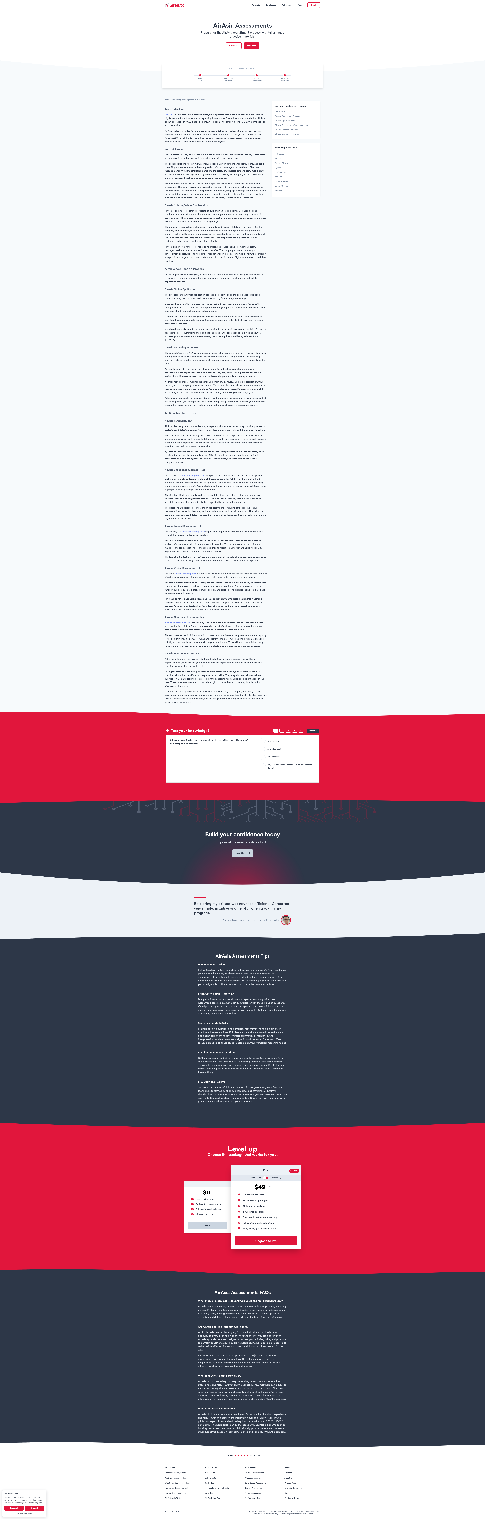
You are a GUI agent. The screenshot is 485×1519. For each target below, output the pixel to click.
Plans (299, 5)
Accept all (14, 1508)
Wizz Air (278, 158)
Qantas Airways (282, 163)
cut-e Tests (209, 1493)
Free (207, 1225)
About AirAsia (281, 111)
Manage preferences (24, 1513)
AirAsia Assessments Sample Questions (292, 125)
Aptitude (256, 5)
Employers (271, 5)
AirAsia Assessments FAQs (287, 134)
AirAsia (168, 114)
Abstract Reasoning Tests (176, 1478)
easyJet (278, 176)
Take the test (242, 853)
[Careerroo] (175, 5)
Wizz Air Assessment (254, 1478)
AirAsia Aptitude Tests (285, 120)
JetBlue (278, 190)
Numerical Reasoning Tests (177, 1488)
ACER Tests (210, 1472)
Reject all (34, 1508)
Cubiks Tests (210, 1478)
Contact (288, 1472)
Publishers (286, 5)
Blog (286, 1493)
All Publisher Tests (213, 1498)
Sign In (314, 5)
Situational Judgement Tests (177, 1483)
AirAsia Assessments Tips (286, 129)
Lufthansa (279, 154)
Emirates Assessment (254, 1472)
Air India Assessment (254, 1493)
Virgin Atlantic (281, 186)
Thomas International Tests (217, 1488)
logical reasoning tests (193, 531)
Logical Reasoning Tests (175, 1493)
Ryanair (278, 167)
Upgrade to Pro (266, 1241)
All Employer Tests (253, 1498)
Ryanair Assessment (254, 1488)
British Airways (281, 172)
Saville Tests (210, 1483)
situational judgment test (192, 475)
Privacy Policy (290, 1483)
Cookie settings (291, 1498)
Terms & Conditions (293, 1488)
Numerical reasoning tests (178, 622)
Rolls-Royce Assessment (255, 1483)
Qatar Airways (281, 181)
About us (288, 1478)
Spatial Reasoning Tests (175, 1472)
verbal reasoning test (185, 573)
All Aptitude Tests (173, 1498)
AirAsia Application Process (287, 116)
